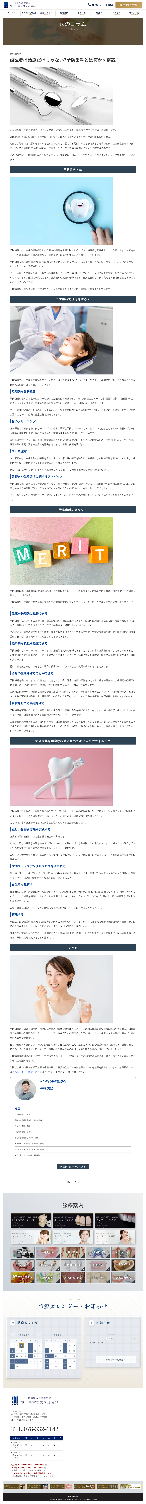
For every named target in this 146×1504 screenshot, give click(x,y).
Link (69, 1496)
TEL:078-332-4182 (34, 1429)
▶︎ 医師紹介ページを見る (73, 1166)
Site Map (75, 1496)
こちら (15, 1072)
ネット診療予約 (29, 1072)
